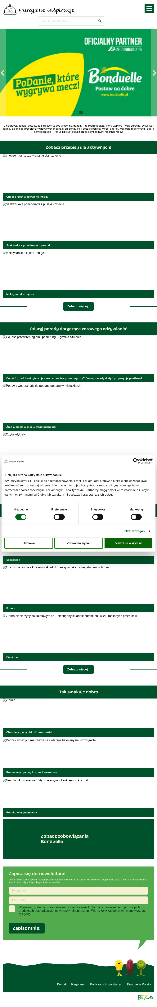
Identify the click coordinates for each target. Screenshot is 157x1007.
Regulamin (78, 984)
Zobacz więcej (77, 306)
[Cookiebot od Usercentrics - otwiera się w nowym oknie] (136, 461)
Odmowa (29, 543)
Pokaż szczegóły (134, 531)
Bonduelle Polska (139, 984)
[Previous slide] (3, 72)
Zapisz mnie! (27, 928)
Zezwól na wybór (78, 543)
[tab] (76, 112)
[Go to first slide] (154, 72)
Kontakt (62, 984)
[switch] (59, 517)
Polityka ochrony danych (106, 984)
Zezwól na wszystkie (128, 543)
